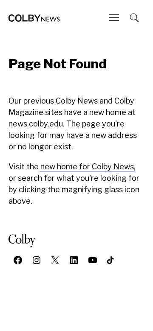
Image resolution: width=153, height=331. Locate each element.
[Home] (34, 18)
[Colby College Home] (25, 240)
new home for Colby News (87, 166)
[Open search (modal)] (135, 17)
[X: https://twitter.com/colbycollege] (55, 260)
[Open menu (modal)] (114, 17)
